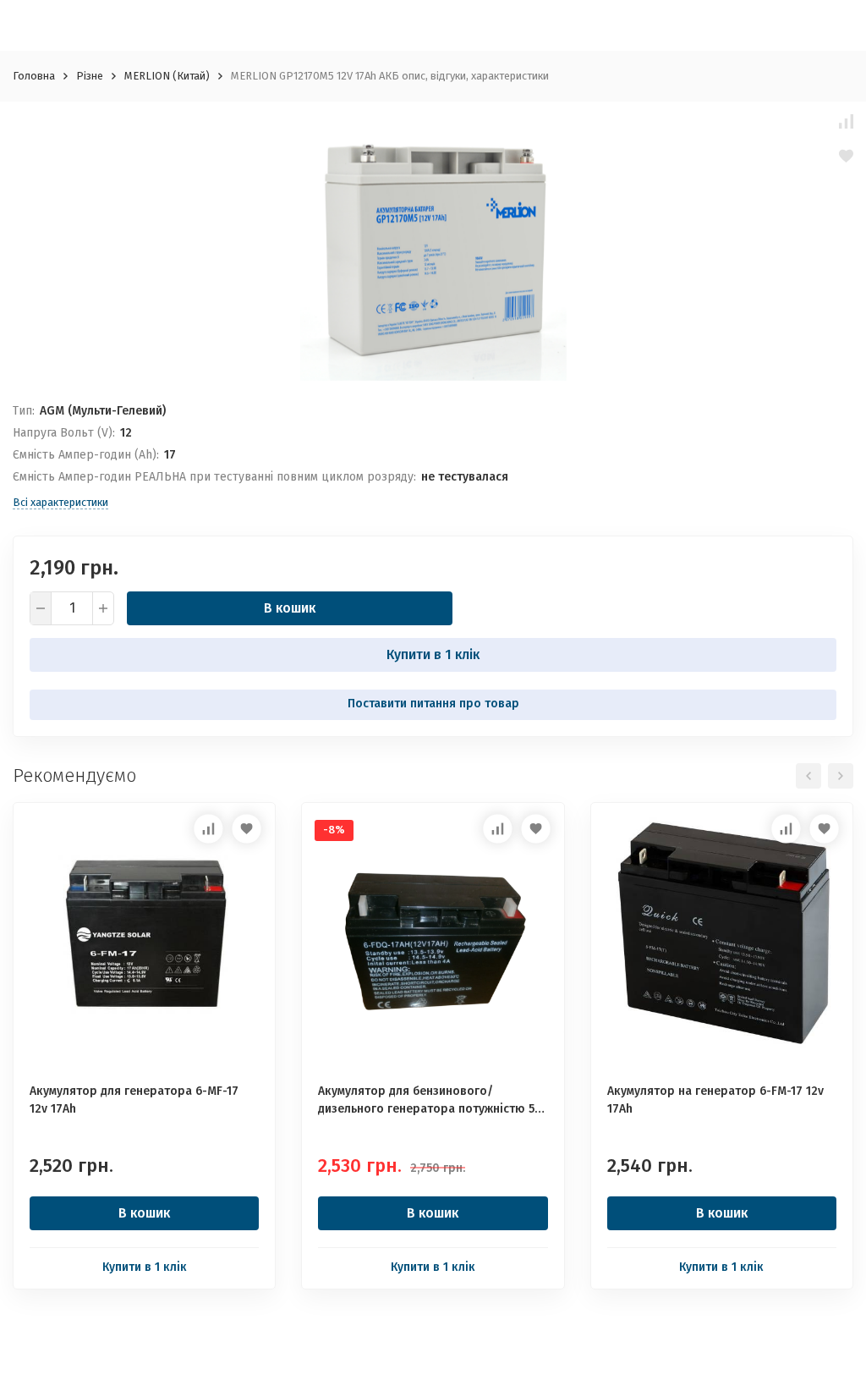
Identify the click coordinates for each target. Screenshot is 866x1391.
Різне (89, 75)
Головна (34, 75)
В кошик (289, 608)
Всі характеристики (60, 502)
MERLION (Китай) (167, 75)
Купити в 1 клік (433, 654)
